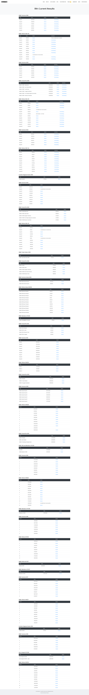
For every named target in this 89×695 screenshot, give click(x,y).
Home (44, 1)
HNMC (4, 2)
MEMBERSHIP (75, 1)
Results (47, 1)
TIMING (69, 1)
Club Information (63, 1)
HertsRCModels (84, 1)
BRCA (57, 1)
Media (79, 1)
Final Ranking (56, 19)
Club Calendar (52, 1)
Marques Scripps (46, 692)
